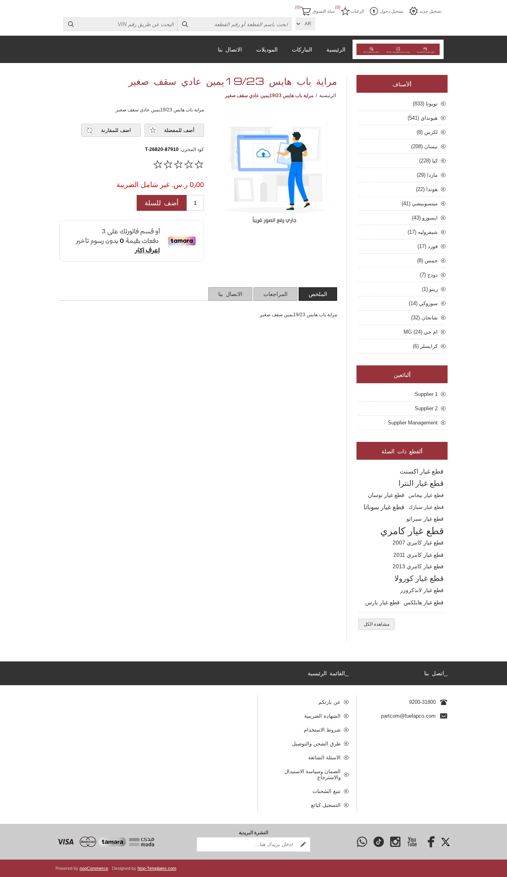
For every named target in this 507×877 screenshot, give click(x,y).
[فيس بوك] (428, 841)
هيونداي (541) (423, 118)
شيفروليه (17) (423, 232)
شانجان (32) (424, 318)
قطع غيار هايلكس (424, 602)
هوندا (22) (427, 189)
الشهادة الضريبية (322, 716)
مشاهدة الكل (376, 624)
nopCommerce (94, 868)
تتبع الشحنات (327, 791)
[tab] (318, 294)
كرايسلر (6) (425, 346)
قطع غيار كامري (412, 530)
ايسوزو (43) (425, 218)
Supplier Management (413, 423)
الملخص (318, 294)
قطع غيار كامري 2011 (418, 555)
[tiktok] (378, 841)
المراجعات (275, 294)
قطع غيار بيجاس (426, 495)
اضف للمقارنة (116, 130)
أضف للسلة (162, 203)
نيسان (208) (424, 146)
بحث (185, 24)
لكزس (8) (427, 132)
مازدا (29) (427, 175)
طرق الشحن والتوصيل (316, 744)
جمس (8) (427, 261)
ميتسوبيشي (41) (420, 203)
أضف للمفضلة (179, 130)
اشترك (303, 844)
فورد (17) (427, 246)
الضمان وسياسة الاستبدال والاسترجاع (312, 774)
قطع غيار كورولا (419, 578)
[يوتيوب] (412, 841)
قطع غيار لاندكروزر (422, 590)
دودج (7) (429, 275)
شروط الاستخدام (322, 730)
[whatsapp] (362, 841)
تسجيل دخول (392, 11)
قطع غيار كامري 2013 (418, 566)
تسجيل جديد (430, 11)
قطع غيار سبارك (426, 507)
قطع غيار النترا (421, 483)
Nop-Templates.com (156, 868)
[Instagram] (395, 841)
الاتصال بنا (230, 294)
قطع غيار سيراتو (425, 519)
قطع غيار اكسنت (422, 471)
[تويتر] (445, 841)
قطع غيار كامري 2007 (418, 543)
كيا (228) (428, 161)
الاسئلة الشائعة (324, 757)
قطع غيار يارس (382, 602)
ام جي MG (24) (421, 332)
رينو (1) (430, 289)
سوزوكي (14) (423, 303)
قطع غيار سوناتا (384, 507)
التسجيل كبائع (326, 805)
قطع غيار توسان (386, 495)
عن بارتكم (329, 702)
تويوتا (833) (425, 104)
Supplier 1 (426, 394)
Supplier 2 (426, 408)
